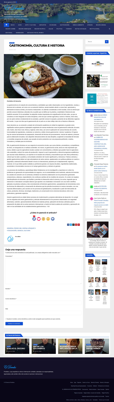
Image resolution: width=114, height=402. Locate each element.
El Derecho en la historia (103, 386)
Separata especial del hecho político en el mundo (93, 396)
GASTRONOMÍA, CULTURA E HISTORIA (36, 45)
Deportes (42, 25)
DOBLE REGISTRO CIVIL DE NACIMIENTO (100, 117)
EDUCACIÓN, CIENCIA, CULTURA (19, 230)
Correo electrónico (10, 298)
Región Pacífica (40, 29)
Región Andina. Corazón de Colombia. (92, 392)
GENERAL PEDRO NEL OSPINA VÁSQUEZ (21, 228)
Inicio (13, 25)
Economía (53, 25)
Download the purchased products (78, 386)
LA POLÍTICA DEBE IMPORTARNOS (94, 347)
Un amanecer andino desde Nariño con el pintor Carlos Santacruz (100, 168)
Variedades (20, 32)
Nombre (8, 288)
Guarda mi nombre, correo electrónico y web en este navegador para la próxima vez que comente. (33, 319)
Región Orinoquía (25, 29)
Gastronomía (64, 25)
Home (71, 382)
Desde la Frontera (95, 382)
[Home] (6, 25)
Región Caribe (10, 29)
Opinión (90, 25)
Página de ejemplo (78, 392)
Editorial (9, 32)
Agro (20, 25)
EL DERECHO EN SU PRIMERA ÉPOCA (71, 389)
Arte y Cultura (30, 25)
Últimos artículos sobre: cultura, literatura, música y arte (79, 399)
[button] (109, 28)
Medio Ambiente (78, 25)
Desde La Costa (86, 382)
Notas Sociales (80, 29)
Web (6, 309)
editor (19, 236)
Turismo (69, 29)
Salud (51, 29)
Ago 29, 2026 (11, 351)
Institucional (95, 29)
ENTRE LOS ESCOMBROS (39, 347)
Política (59, 29)
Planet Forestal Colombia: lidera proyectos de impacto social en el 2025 (101, 203)
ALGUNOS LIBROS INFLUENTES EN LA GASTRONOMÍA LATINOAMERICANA (69, 349)
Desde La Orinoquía (104, 382)
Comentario (9, 256)
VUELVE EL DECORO (16, 348)
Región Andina (101, 25)
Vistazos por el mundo (35, 32)
